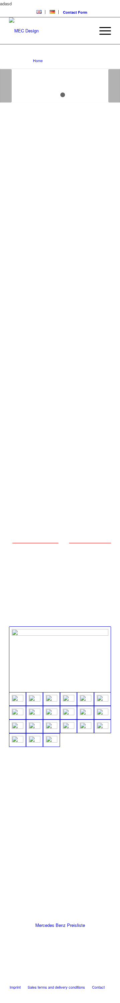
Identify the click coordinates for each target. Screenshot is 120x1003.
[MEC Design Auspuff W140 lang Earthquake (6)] (85, 699)
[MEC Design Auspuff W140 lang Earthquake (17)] (34, 726)
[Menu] (102, 30)
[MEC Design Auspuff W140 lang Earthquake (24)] (51, 740)
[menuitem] (39, 12)
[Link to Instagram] (96, 980)
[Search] (86, 30)
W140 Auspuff (26, 53)
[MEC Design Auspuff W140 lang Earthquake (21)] (102, 726)
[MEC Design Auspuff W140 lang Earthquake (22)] (17, 740)
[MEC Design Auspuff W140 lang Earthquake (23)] (34, 740)
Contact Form (75, 12)
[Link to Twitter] (66, 980)
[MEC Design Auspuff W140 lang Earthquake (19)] (68, 726)
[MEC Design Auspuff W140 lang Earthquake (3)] (34, 699)
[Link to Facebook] (86, 980)
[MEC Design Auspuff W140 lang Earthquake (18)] (51, 726)
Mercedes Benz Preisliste (60, 925)
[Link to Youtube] (76, 980)
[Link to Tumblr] (106, 980)
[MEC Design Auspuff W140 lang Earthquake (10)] (51, 713)
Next (114, 86)
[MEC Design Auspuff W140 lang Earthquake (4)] (51, 699)
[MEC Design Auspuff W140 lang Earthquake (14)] (85, 713)
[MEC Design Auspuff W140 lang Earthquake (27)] (60, 659)
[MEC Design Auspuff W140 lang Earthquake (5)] (68, 699)
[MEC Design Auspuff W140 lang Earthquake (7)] (102, 699)
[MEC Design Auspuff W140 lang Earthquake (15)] (102, 713)
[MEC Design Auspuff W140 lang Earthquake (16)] (17, 726)
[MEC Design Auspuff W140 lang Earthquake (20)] (85, 726)
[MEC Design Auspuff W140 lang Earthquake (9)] (34, 713)
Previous (6, 86)
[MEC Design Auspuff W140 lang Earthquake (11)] (68, 713)
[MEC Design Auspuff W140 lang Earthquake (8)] (17, 713)
